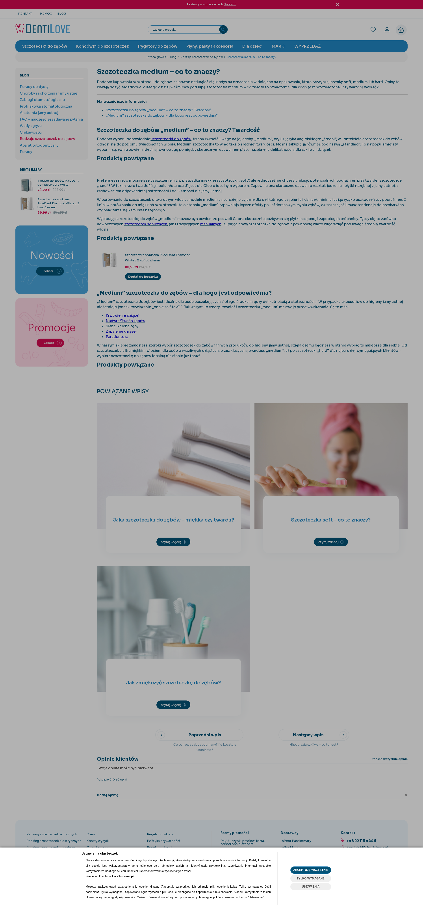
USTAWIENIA (310, 886)
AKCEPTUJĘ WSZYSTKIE (310, 870)
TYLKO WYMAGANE (311, 878)
